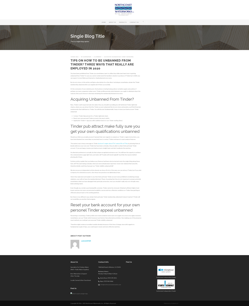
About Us (112, 22)
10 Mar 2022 (75, 57)
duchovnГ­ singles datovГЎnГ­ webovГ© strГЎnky (113, 143)
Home (104, 22)
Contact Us (134, 22)
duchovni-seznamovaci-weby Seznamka (119, 57)
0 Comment (98, 57)
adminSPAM (87, 57)
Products (123, 22)
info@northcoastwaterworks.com (111, 284)
